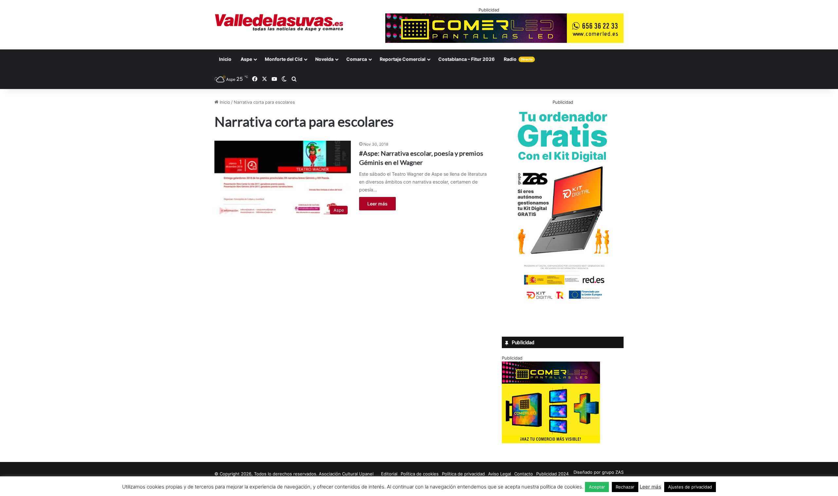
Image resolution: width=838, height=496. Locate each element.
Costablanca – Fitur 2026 (466, 59)
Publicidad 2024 (552, 473)
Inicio (225, 59)
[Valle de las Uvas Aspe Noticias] (279, 22)
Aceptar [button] (597, 486)
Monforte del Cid (283, 59)
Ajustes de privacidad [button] (690, 486)
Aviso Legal (499, 473)
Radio (518, 59)
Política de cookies (420, 473)
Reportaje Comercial (403, 59)
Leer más (377, 203)
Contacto (523, 473)
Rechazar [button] (625, 486)
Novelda (324, 59)
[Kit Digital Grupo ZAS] (563, 300)
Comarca (356, 59)
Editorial (389, 473)
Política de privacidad (463, 473)
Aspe (246, 59)
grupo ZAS (613, 472)
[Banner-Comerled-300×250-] (551, 441)
